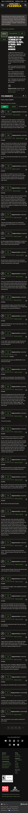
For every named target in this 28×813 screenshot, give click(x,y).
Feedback (17, 763)
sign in (5, 103)
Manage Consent (16, 796)
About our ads (14, 808)
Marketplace (17, 754)
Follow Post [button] (13, 33)
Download (17, 766)
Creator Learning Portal (6, 763)
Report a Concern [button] (12, 91)
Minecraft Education (5, 759)
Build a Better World (6, 766)
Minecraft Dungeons (6, 756)
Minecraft (4, 754)
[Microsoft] (24, 804)
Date (4, 106)
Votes (14, 106)
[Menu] (2, 5)
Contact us (17, 767)
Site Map (16, 764)
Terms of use (3, 808)
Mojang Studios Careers (6, 764)
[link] (5, 740)
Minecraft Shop (18, 756)
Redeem (16, 773)
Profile (16, 771)
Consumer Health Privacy (13, 806)
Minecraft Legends (5, 757)
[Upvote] (2, 111)
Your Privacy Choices (14, 810)
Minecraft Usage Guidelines (7, 796)
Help (25, 1)
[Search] (25, 5)
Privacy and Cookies (4, 806)
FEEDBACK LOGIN (19, 1)
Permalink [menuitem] (3, 116)
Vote (4, 39)
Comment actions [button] (26, 115)
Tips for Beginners (18, 759)
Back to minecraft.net (8, 1)
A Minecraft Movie (5, 767)
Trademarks (9, 808)
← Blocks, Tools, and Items (7, 29)
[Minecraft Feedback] (14, 5)
